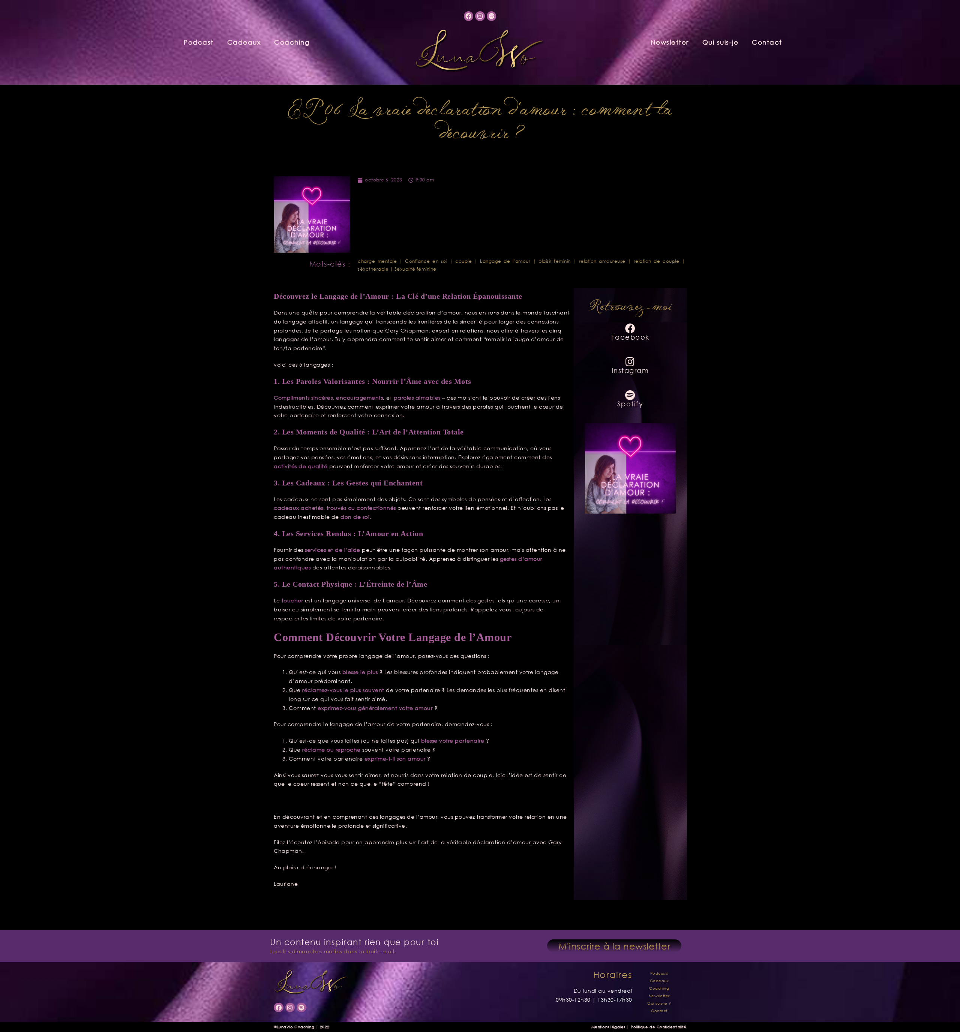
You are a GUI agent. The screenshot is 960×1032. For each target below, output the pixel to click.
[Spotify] (491, 16)
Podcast (199, 42)
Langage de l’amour (505, 261)
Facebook (630, 337)
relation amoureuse (602, 261)
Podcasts (659, 973)
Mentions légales (608, 1027)
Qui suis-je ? (659, 1003)
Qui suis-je (720, 42)
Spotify (630, 404)
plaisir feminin (554, 261)
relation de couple (656, 261)
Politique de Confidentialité (658, 1027)
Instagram (630, 370)
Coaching (291, 42)
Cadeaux (244, 42)
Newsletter (670, 42)
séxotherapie (373, 269)
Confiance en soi (426, 261)
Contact (767, 42)
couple (463, 261)
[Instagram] (480, 16)
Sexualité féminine (415, 269)
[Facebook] (469, 16)
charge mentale (377, 261)
